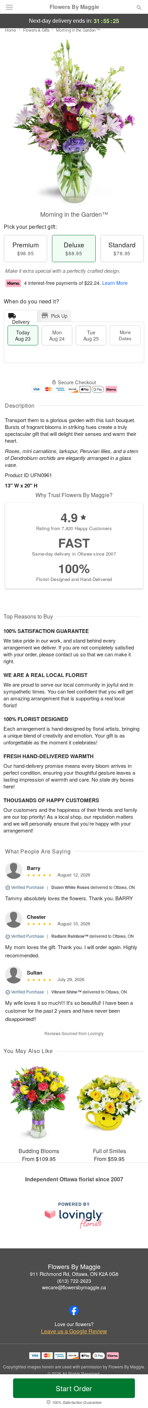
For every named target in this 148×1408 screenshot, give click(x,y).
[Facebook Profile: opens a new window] (74, 1310)
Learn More (115, 282)
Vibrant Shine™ (66, 992)
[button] (133, 1392)
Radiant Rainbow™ (69, 936)
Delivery (21, 320)
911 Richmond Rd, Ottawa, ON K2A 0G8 (74, 1273)
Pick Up (59, 315)
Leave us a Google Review (74, 1331)
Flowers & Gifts (36, 30)
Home (10, 30)
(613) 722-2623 (74, 1280)
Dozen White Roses (70, 887)
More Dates (125, 335)
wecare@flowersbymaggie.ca (74, 1287)
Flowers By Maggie (74, 7)
